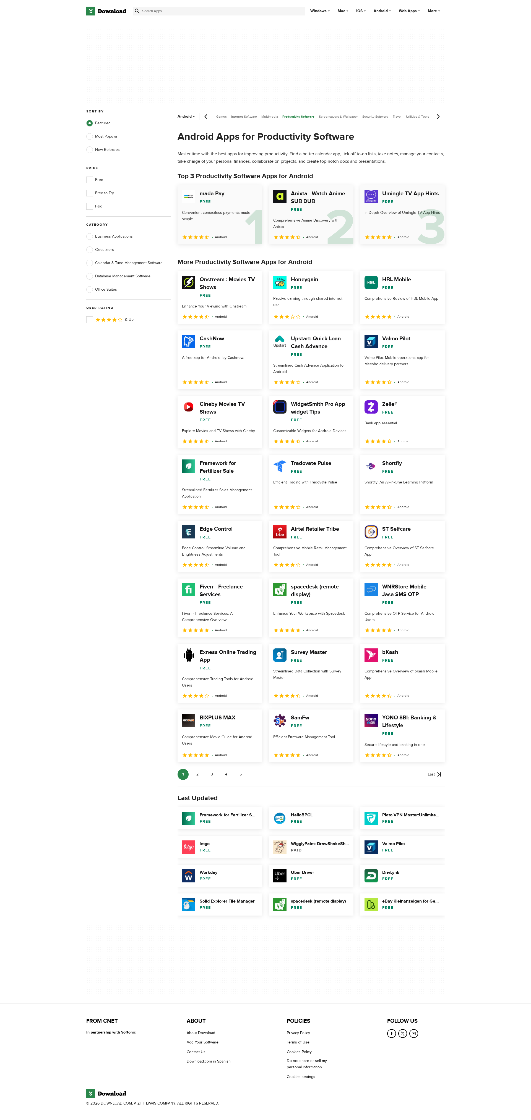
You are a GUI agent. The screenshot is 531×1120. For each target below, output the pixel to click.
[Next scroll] (438, 116)
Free (99, 179)
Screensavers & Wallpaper (338, 117)
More (432, 11)
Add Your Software (202, 1042)
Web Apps (408, 11)
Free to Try (104, 193)
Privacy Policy (298, 1032)
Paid (98, 206)
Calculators (104, 249)
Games (221, 117)
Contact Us (196, 1052)
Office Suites (106, 289)
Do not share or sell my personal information (307, 1063)
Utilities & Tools (417, 117)
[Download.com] (106, 11)
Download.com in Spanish (209, 1061)
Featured (103, 123)
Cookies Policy (299, 1052)
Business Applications (114, 236)
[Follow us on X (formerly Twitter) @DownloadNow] (402, 1033)
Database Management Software (122, 276)
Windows (318, 11)
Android (381, 11)
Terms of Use (298, 1042)
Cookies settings (301, 1076)
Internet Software (244, 117)
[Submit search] (137, 11)
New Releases (107, 149)
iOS (359, 11)
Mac (341, 11)
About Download (201, 1032)
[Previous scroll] (206, 116)
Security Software (375, 117)
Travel (397, 117)
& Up (129, 319)
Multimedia (269, 117)
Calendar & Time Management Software (129, 263)
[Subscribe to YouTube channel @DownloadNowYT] (413, 1033)
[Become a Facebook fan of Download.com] (391, 1033)
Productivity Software (298, 117)
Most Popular (106, 136)
